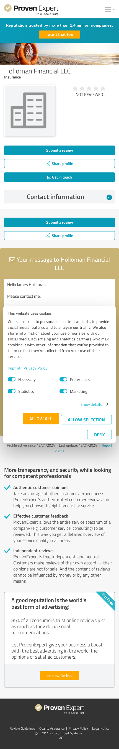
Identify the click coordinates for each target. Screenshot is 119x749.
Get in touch (61, 177)
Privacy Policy (36, 368)
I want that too (59, 34)
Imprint (14, 368)
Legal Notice (100, 728)
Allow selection (86, 419)
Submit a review (59, 150)
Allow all (40, 418)
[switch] (63, 379)
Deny (99, 434)
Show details (91, 404)
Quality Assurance (51, 728)
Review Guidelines (22, 728)
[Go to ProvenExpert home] (31, 10)
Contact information (55, 196)
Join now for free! (59, 675)
